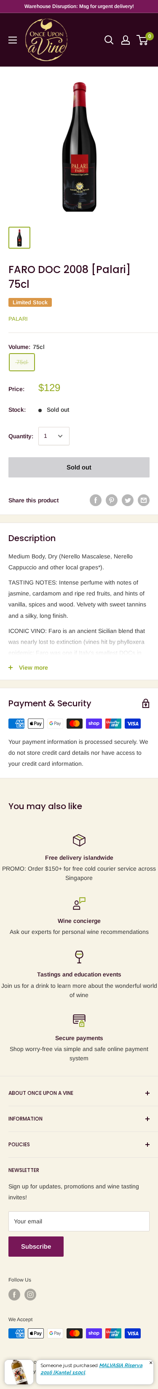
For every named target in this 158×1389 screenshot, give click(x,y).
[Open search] (109, 40)
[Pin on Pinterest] (112, 500)
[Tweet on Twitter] (128, 500)
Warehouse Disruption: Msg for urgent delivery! (79, 6)
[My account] (125, 40)
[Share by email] (144, 500)
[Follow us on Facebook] (14, 1295)
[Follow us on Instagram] (30, 1295)
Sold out (79, 467)
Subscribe (36, 1246)
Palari (18, 319)
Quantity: (20, 436)
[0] (142, 40)
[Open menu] (12, 40)
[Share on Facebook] (96, 500)
